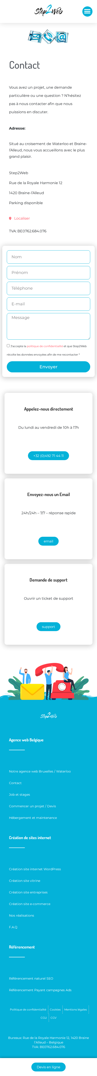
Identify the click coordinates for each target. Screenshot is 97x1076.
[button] (87, 11)
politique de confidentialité (45, 346)
